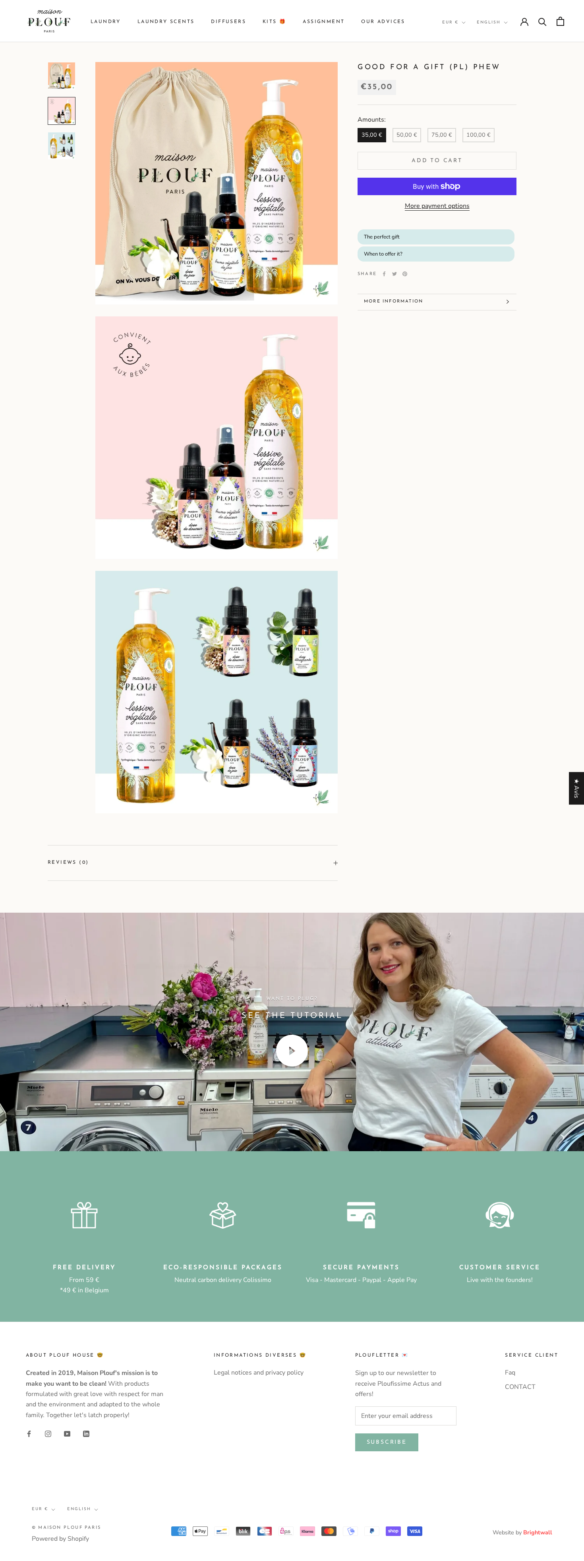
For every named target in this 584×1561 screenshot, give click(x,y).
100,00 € (478, 135)
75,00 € (441, 135)
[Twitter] (394, 273)
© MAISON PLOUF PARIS (66, 1528)
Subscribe (387, 1442)
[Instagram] (48, 1433)
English (489, 22)
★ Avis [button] (576, 788)
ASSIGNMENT (323, 21)
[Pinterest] (404, 273)
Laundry (106, 21)
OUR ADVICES (383, 21)
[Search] (542, 21)
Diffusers (228, 21)
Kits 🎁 (274, 21)
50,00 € (406, 135)
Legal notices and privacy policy (259, 1372)
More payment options (437, 206)
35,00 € (372, 135)
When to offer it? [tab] (383, 253)
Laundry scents (166, 21)
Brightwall (537, 1532)
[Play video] (292, 1051)
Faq (510, 1372)
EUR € (450, 22)
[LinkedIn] (86, 1433)
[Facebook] (384, 273)
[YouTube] (67, 1433)
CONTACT (520, 1387)
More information (393, 301)
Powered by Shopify (60, 1538)
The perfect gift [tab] (382, 236)
